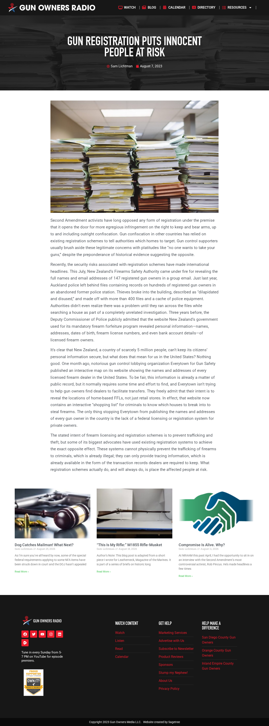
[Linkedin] (59, 634)
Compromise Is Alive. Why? (202, 545)
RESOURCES (237, 7)
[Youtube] (42, 634)
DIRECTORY (206, 7)
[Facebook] (25, 634)
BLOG (152, 7)
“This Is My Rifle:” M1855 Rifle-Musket (129, 545)
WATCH (130, 7)
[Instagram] (50, 634)
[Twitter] (33, 634)
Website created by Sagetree (161, 722)
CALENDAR (176, 7)
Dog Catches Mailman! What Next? (44, 545)
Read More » (22, 571)
